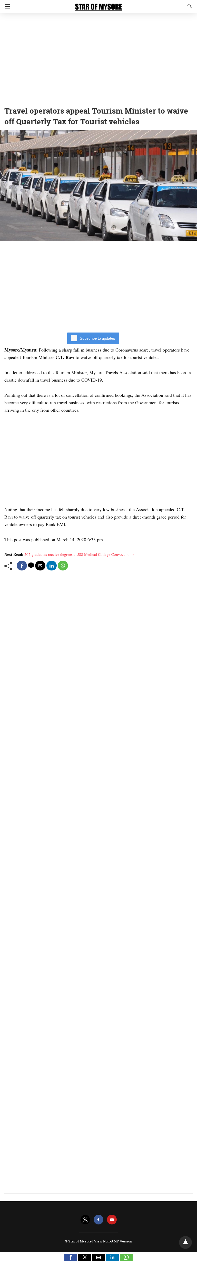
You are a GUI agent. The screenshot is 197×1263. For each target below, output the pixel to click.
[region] (98, 58)
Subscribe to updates (97, 338)
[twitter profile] (85, 1220)
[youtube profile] (112, 1220)
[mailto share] (40, 565)
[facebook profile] (98, 1220)
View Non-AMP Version (113, 1241)
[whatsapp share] (63, 565)
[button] (70, 1257)
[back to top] (185, 1242)
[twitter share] (31, 565)
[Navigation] (6, 6)
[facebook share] (22, 565)
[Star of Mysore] (98, 4)
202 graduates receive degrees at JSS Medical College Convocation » (79, 554)
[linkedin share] (51, 565)
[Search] (188, 6)
